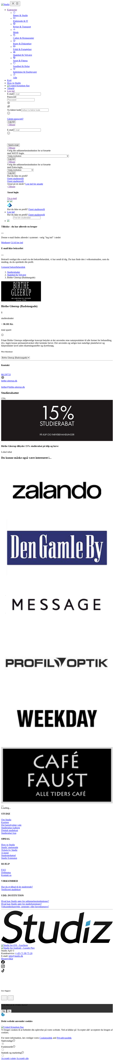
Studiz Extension (9, 858)
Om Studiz (6, 819)
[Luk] (11, 997)
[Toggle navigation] (15, 3)
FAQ (3, 870)
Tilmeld (10, 88)
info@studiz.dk (16, 956)
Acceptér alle (22, 1058)
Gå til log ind (17, 242)
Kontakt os (6, 875)
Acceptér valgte (8, 1058)
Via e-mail (12, 198)
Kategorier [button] (12, 9)
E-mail (10, 94)
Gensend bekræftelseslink (13, 267)
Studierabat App (8, 833)
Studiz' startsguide (9, 847)
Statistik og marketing (11, 1052)
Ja (9, 1011)
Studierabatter (13, 272)
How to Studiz (14, 83)
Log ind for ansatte (34, 184)
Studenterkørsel (8, 855)
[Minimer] (4, 997)
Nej (3, 1011)
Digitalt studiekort (9, 830)
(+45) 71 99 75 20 (23, 953)
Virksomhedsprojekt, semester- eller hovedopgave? (25, 906)
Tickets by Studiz (9, 850)
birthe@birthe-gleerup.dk (13, 387)
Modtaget (5, 242)
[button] (11, 121)
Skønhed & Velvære (16, 275)
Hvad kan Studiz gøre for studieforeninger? (21, 904)
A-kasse (5, 852)
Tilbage (11, 124)
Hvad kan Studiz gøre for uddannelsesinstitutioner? (25, 901)
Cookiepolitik (45, 1038)
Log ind (11, 212)
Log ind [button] (11, 91)
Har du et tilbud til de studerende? (17, 887)
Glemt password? (15, 119)
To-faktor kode (14, 110)
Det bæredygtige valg (11, 825)
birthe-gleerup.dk (9, 381)
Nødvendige (7, 1041)
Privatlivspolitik (64, 1038)
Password (11, 97)
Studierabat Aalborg (10, 827)
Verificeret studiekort (11, 889)
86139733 (6, 374)
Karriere (5, 822)
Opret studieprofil (15, 178)
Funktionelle (7, 1047)
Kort (9, 80)
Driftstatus (6, 872)
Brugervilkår (7, 958)
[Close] (2, 233)
